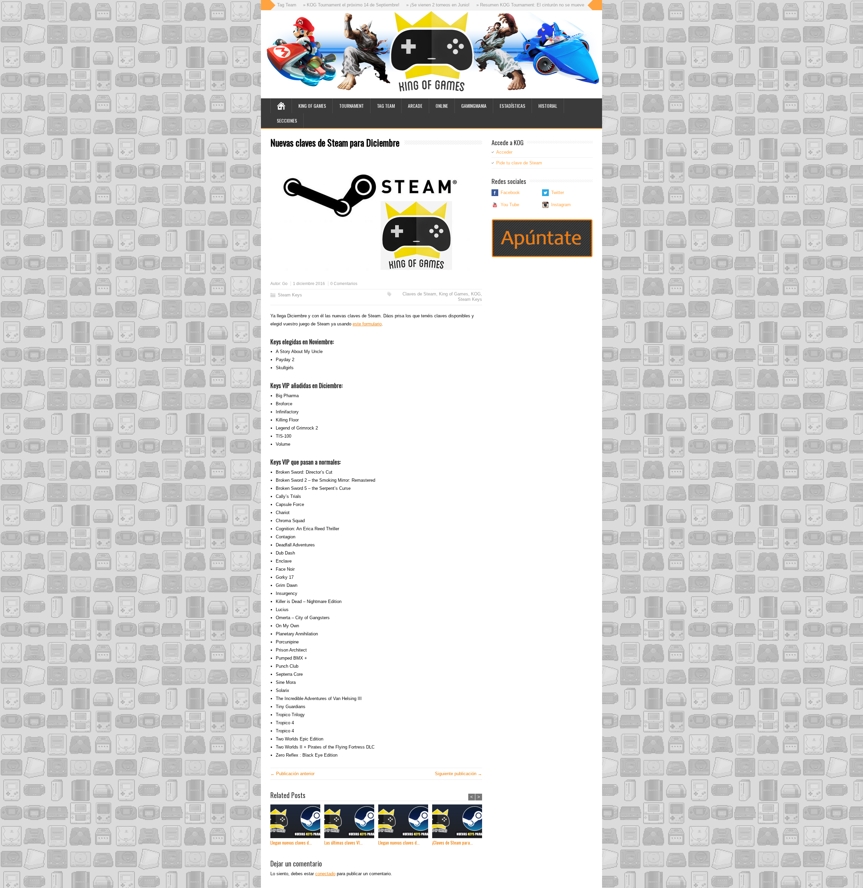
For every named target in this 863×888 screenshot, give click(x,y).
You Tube (510, 204)
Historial (547, 105)
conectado (325, 873)
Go (285, 283)
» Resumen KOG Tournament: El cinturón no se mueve (500, 4)
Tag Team (386, 105)
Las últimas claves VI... (343, 842)
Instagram (561, 204)
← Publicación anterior (292, 773)
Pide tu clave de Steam (519, 162)
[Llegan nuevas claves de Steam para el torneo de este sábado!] (297, 822)
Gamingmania (473, 105)
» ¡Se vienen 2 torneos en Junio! (407, 4)
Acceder (504, 152)
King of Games (312, 105)
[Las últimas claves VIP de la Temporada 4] (351, 822)
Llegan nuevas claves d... (291, 842)
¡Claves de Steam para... (452, 842)
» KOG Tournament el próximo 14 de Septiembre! (321, 4)
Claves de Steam (419, 293)
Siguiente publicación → (458, 773)
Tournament (351, 105)
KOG (476, 293)
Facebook (510, 192)
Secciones (287, 120)
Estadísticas (512, 105)
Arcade (415, 105)
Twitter (557, 192)
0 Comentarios (343, 283)
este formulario (367, 323)
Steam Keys (290, 294)
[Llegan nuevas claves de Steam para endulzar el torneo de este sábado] (405, 822)
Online (442, 105)
